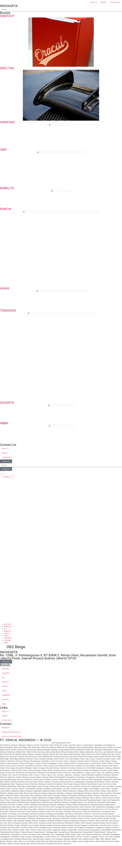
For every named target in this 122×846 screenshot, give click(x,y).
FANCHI (5, 686)
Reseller (103, 2)
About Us (93, 2)
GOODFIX (5, 699)
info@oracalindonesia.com (11, 732)
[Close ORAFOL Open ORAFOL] (12, 477)
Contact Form (115, 2)
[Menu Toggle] (2, 473)
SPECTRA (5, 669)
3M (3, 677)
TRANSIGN (6, 695)
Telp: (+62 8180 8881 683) (11, 736)
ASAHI (4, 691)
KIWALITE (5, 682)
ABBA (4, 704)
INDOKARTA (9, 6)
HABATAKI (5, 673)
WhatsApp (5, 728)
